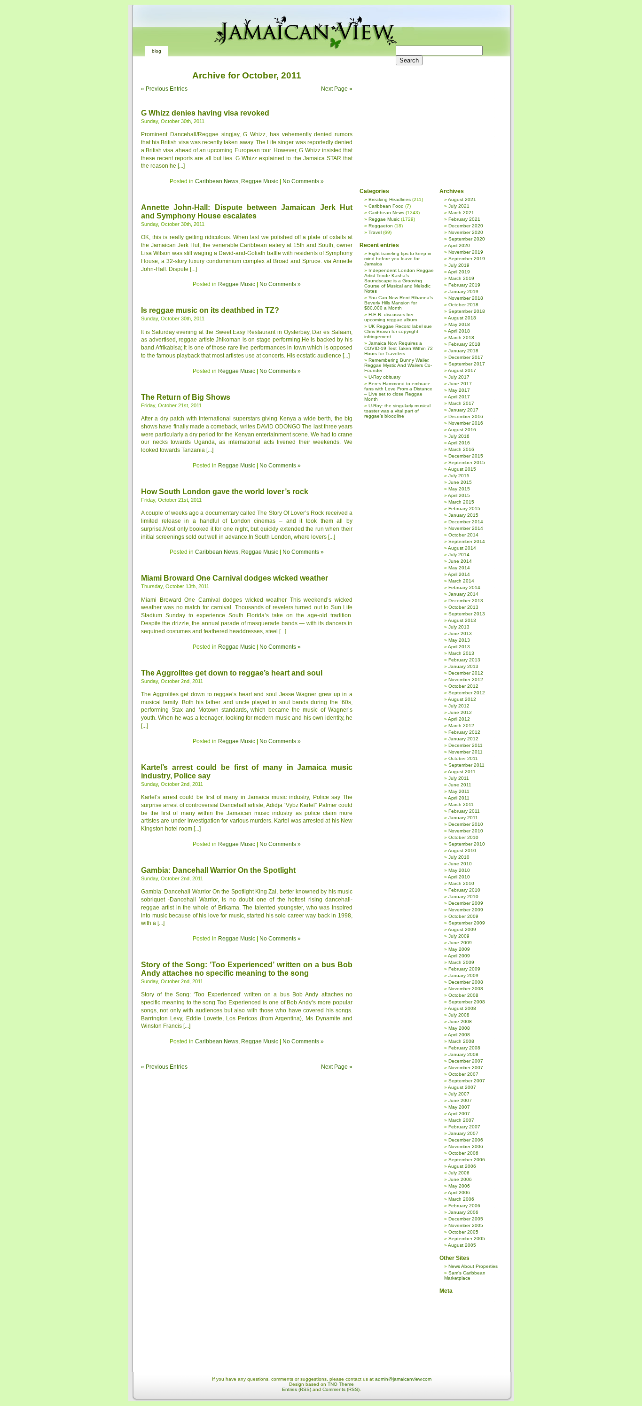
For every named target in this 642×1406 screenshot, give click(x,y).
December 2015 (465, 455)
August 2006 (462, 1166)
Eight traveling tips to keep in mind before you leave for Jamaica (397, 258)
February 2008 (464, 1047)
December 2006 (465, 1139)
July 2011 (458, 778)
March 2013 (461, 653)
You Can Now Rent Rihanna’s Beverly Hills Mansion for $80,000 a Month (398, 303)
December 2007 (465, 1061)
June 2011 (459, 784)
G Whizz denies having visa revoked (205, 113)
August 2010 (462, 850)
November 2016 (465, 423)
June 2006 (460, 1179)
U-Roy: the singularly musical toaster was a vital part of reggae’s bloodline (397, 411)
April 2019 (459, 271)
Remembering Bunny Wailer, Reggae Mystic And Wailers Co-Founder (398, 365)
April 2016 (459, 442)
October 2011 (463, 758)
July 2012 (459, 705)
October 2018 (463, 304)
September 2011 (466, 765)
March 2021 (461, 212)
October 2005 (463, 1232)
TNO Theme (341, 1384)
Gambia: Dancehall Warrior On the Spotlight (218, 870)
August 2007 (462, 1087)
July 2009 (459, 936)
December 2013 (465, 600)
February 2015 (464, 508)
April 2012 (459, 719)
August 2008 (462, 1008)
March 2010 (461, 883)
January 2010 (463, 896)
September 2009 (466, 922)
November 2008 (465, 988)
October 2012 (463, 686)
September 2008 (466, 1001)
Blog (156, 51)
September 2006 (466, 1159)
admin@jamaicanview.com (403, 1379)
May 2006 (459, 1185)
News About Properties (473, 1266)
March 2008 (461, 1041)
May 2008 (459, 1028)
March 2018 (461, 337)
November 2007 (465, 1067)
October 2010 (463, 837)
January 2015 (463, 515)
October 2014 (463, 534)
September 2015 (466, 462)
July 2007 (459, 1093)
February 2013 (464, 659)
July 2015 (459, 475)
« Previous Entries (164, 88)
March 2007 (461, 1120)
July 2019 (459, 265)
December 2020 (465, 225)
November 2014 (465, 528)
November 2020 (465, 232)
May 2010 (459, 870)
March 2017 (461, 403)
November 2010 (465, 830)
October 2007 (463, 1074)
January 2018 (463, 350)
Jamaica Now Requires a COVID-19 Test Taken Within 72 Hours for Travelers (398, 348)
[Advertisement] (427, 117)
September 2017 (466, 363)
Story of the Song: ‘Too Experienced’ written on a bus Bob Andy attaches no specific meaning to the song (246, 969)
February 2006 (464, 1205)
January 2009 (463, 975)
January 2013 (463, 666)
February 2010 (464, 890)
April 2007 (459, 1113)
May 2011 (459, 791)
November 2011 (465, 751)
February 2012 (464, 732)
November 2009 (465, 909)
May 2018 (459, 324)
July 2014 (459, 554)
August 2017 (462, 370)
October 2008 (463, 995)
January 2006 (463, 1212)
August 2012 (462, 699)
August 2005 (462, 1245)
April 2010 (459, 876)
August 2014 (462, 548)
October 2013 (463, 607)
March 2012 (461, 725)
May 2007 (459, 1107)
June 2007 (460, 1100)
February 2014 (464, 587)
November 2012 (465, 679)
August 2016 (462, 429)
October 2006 (463, 1153)
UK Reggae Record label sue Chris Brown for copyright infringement (398, 331)
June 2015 (460, 482)
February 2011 (464, 811)
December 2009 (465, 903)
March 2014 (461, 580)
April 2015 (459, 495)
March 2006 (461, 1199)
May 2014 (459, 567)
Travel (375, 232)
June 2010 (460, 863)
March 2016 (461, 449)
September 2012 (466, 692)
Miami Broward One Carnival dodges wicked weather (234, 578)
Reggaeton (380, 225)
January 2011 (463, 817)
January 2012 (463, 738)
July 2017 (459, 377)
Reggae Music (259, 181)
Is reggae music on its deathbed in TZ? (210, 310)
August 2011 (462, 771)
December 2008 (465, 982)
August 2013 (462, 620)
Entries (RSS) (296, 1389)
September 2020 (466, 238)
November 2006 (465, 1146)
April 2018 (459, 331)
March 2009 (461, 962)
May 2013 (459, 640)
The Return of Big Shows (185, 397)
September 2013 (466, 613)
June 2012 (460, 712)
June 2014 (460, 561)
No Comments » (303, 181)
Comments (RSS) (341, 1389)
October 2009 (463, 916)
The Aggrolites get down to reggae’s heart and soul (231, 673)
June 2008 (460, 1021)
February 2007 (464, 1126)
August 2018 (462, 317)
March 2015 (461, 502)
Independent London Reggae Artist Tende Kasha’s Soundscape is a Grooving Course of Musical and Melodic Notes (399, 281)
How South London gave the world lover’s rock (224, 492)
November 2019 (465, 252)
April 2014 (459, 574)
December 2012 (465, 673)
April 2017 (459, 396)
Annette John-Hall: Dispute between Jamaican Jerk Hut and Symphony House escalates (246, 211)
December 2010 (465, 824)
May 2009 (459, 949)
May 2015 (459, 488)
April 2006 (459, 1192)
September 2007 (466, 1080)
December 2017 (465, 357)
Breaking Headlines (389, 199)
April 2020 (459, 245)
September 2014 (466, 541)
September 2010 (466, 844)
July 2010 (459, 857)
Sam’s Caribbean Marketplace (464, 1275)
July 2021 (459, 206)
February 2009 (464, 968)
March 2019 (461, 278)
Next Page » (336, 88)
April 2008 (459, 1034)
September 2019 (466, 258)
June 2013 (460, 633)
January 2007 (463, 1133)
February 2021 (464, 219)
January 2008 (463, 1054)
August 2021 (462, 199)
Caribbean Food (386, 206)
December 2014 (465, 521)
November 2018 (465, 298)
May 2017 (459, 390)
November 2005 (465, 1225)
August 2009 (462, 929)
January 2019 (463, 291)
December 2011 (465, 745)
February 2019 (464, 284)
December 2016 (465, 416)
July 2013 (459, 626)
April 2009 (459, 955)
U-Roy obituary (384, 377)
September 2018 (466, 311)
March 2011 (461, 804)
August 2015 (462, 469)
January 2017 (463, 409)
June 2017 (460, 383)
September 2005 (466, 1238)
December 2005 (465, 1218)
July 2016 (459, 436)
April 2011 (459, 797)
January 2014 (463, 594)
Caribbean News (216, 181)
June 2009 (460, 942)
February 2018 (464, 344)
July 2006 (459, 1172)
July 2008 (459, 1015)
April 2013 (459, 646)
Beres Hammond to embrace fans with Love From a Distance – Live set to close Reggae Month (398, 391)
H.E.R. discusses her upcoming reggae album (390, 317)
